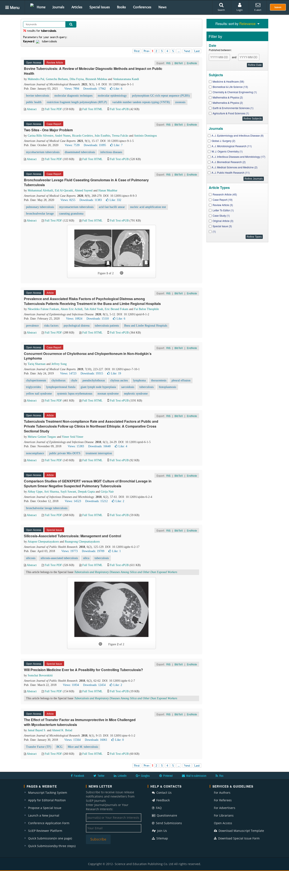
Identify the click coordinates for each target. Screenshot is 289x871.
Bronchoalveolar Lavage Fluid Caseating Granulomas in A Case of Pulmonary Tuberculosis (86, 182)
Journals (58, 7)
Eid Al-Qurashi (64, 190)
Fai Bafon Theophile (146, 309)
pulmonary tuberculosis (40, 207)
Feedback (163, 800)
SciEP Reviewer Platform (45, 831)
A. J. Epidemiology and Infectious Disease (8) (238, 135)
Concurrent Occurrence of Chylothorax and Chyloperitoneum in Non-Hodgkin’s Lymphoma (87, 356)
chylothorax (58, 380)
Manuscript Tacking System (47, 793)
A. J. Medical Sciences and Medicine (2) (234, 167)
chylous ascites (119, 380)
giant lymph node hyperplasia (98, 387)
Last (197, 51)
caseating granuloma (71, 213)
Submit (277, 7)
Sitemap (162, 838)
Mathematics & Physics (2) (228, 97)
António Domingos (145, 135)
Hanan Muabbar (107, 190)
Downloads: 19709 (93, 551)
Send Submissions (168, 823)
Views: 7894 (71, 88)
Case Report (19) (223, 199)
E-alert (257, 9)
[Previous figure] (100, 644)
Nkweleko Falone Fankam (43, 309)
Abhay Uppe (35, 491)
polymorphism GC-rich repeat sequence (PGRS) (161, 95)
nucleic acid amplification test (148, 207)
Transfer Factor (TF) (38, 746)
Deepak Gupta (86, 491)
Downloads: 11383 (91, 200)
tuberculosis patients (107, 325)
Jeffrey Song (59, 364)
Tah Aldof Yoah (93, 309)
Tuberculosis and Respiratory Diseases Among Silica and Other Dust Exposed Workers (125, 572)
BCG (59, 746)
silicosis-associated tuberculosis (59, 558)
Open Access (223, 823)
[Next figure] (121, 273)
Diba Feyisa (77, 79)
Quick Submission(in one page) (50, 838)
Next (187, 51)
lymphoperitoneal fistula (60, 387)
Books (121, 7)
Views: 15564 (72, 739)
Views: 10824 (74, 318)
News (162, 7)
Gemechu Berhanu (57, 79)
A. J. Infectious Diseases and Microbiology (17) (238, 156)
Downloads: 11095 (95, 145)
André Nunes (62, 135)
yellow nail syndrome (39, 393)
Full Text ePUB (119, 109)
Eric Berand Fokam (116, 309)
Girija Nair (107, 491)
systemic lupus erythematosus (74, 393)
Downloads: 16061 (96, 739)
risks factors (51, 325)
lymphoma (139, 380)
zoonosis (180, 102)
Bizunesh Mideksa (96, 79)
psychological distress (76, 325)
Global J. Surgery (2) (223, 141)
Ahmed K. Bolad (62, 730)
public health (33, 102)
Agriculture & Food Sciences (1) (231, 113)
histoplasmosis (167, 387)
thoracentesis (158, 380)
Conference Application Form (48, 823)
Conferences (142, 7)
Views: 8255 (68, 200)
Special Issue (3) (222, 226)
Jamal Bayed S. (37, 730)
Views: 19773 (69, 551)
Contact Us (164, 793)
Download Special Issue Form (238, 838)
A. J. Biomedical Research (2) (229, 162)
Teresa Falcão (120, 135)
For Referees (223, 800)
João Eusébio (102, 135)
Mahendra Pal (36, 79)
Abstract (32, 109)
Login (240, 9)
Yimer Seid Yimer (72, 436)
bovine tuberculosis (37, 95)
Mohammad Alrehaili (40, 190)
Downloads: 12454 (94, 685)
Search (221, 9)
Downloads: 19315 (92, 373)
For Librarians (224, 815)
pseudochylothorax (94, 380)
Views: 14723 (68, 373)
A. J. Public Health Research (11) (231, 172)
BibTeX (179, 63)
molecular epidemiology (112, 95)
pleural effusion (181, 380)
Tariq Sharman (36, 364)
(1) (214, 231)
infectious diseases (111, 152)
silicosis (30, 558)
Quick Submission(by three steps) (52, 846)
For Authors (222, 793)
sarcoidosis (127, 387)
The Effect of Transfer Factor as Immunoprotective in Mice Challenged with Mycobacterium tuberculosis (80, 722)
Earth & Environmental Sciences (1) (233, 108)
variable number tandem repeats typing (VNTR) (141, 102)
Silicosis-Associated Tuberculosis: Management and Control (72, 535)
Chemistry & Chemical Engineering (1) (235, 92)
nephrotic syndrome (136, 393)
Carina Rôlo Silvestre (40, 135)
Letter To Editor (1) (223, 210)
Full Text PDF (53, 109)
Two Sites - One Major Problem (48, 129)
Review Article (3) (223, 205)
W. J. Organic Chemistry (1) (227, 151)
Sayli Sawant (68, 491)
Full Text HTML (92, 109)
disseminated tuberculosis (80, 152)
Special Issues (99, 7)
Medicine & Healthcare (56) (228, 81)
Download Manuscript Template (241, 831)
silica (86, 558)
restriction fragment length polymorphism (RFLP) (77, 102)
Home (41, 7)
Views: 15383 (76, 446)
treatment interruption (99, 453)
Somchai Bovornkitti (40, 675)
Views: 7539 (72, 145)
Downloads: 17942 (94, 88)
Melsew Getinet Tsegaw (42, 436)
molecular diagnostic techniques (73, 95)
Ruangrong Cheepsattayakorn (82, 541)
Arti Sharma (51, 491)
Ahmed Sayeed (83, 190)
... (179, 51)
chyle (74, 380)
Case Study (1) (221, 215)
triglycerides (33, 387)
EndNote (192, 63)
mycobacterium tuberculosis (42, 152)
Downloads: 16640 (99, 446)
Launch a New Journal (43, 815)
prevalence (32, 325)
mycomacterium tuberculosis (76, 207)
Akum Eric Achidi (72, 309)
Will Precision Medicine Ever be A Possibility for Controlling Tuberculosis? (83, 669)
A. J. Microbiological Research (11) (232, 146)
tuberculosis (146, 387)
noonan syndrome (108, 393)
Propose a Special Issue (44, 808)
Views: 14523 (73, 501)
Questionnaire (166, 815)
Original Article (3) (223, 221)
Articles (77, 7)
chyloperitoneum (36, 380)
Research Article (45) (225, 194)
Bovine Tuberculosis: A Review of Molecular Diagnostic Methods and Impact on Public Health (93, 71)
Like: (118, 88)
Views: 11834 (71, 685)
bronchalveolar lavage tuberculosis (46, 508)
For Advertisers (224, 808)
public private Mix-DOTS (64, 453)
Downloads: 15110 (98, 318)
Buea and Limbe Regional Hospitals (145, 325)
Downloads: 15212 (96, 501)
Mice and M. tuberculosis (83, 746)
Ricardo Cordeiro (82, 135)
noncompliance (35, 453)
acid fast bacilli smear (112, 207)
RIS (168, 63)
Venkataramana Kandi (126, 79)
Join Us (161, 831)
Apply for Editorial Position (47, 800)
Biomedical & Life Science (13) (230, 87)
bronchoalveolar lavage (40, 213)
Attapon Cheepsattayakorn (43, 541)
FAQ (158, 808)
